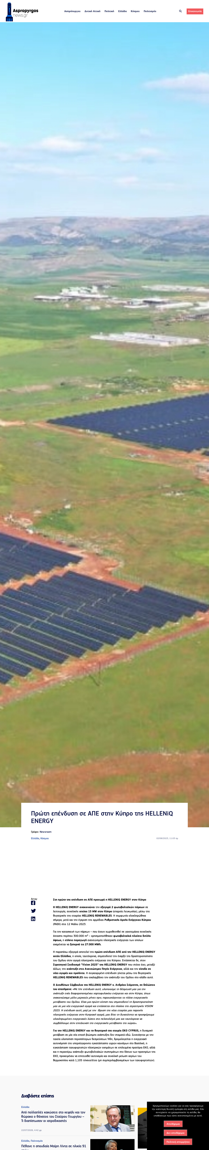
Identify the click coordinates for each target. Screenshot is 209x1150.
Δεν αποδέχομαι (176, 1133)
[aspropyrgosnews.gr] (22, 20)
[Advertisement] (104, 869)
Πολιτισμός (150, 11)
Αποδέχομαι (173, 1124)
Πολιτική (109, 11)
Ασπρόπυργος (72, 11)
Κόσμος (135, 11)
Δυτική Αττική (92, 11)
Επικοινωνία (195, 11)
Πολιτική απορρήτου (178, 1142)
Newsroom (45, 832)
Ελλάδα (122, 11)
